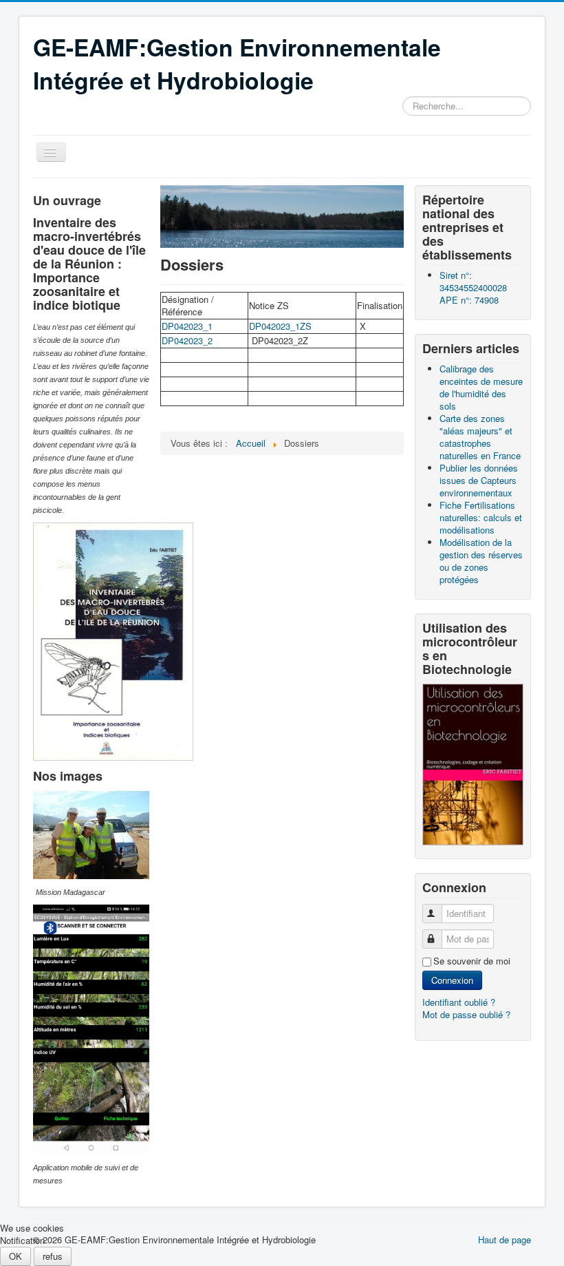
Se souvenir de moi (471, 961)
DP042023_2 (187, 340)
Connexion (452, 980)
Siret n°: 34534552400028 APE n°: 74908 (473, 287)
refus (53, 1256)
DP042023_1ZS (280, 326)
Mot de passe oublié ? (466, 1014)
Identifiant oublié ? (458, 1002)
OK (15, 1256)
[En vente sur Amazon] (472, 763)
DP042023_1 (187, 326)
